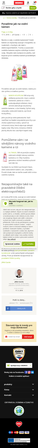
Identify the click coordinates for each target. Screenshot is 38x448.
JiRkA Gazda (6, 262)
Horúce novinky (12, 18)
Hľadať (33, 8)
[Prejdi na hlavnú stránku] (19, 3)
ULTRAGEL (13, 152)
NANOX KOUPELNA (16, 95)
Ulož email (28, 337)
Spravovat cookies (12, 244)
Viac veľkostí (11, 239)
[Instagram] (29, 372)
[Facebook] (26, 372)
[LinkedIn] (32, 372)
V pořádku (29, 244)
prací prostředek (20, 250)
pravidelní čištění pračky (11, 258)
